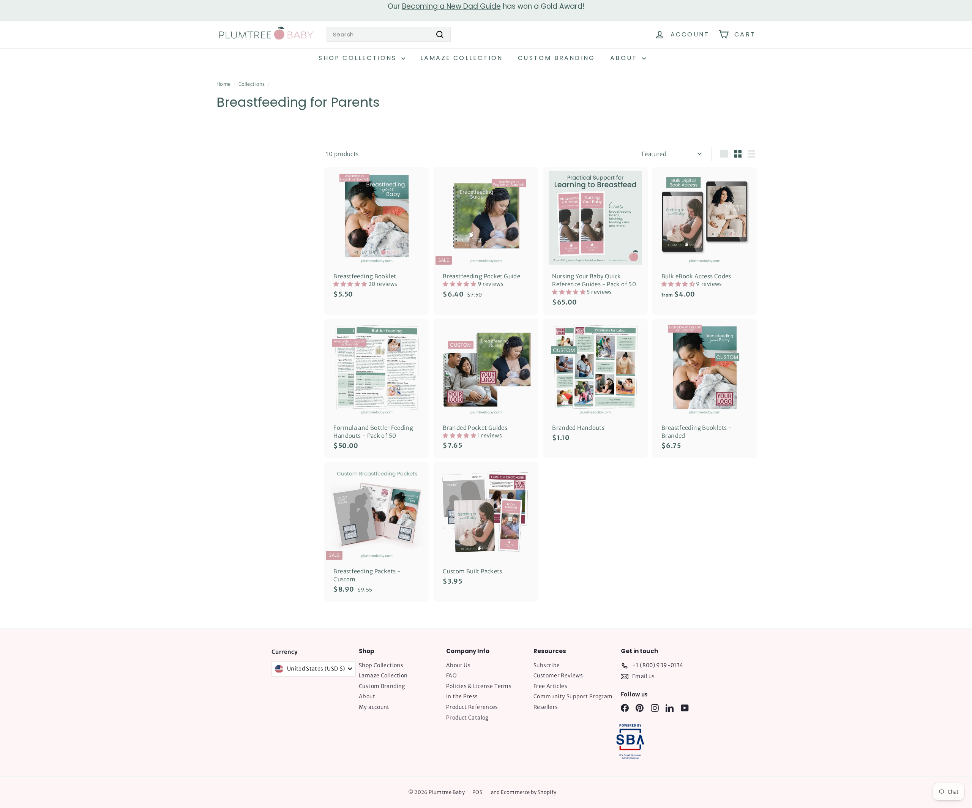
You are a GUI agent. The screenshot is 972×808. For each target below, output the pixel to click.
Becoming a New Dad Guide (451, 6)
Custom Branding (556, 58)
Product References (472, 707)
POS (477, 792)
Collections (251, 84)
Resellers (545, 707)
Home (223, 84)
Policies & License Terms (478, 686)
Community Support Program (572, 696)
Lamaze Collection (461, 58)
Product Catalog (467, 717)
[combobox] (389, 34)
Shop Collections (359, 58)
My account (374, 707)
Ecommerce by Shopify (529, 792)
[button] (350, 284)
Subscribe (546, 665)
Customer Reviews (558, 675)
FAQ (451, 675)
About (625, 58)
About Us (458, 665)
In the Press (462, 696)
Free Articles (550, 686)
